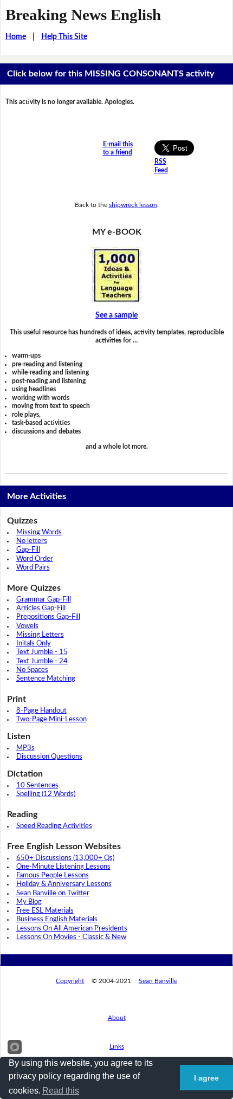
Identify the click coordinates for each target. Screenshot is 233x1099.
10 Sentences (37, 785)
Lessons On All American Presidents (71, 928)
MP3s (25, 748)
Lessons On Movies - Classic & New (71, 937)
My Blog (29, 902)
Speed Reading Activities (54, 826)
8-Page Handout (41, 710)
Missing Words (39, 532)
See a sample (116, 315)
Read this (60, 1090)
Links (116, 1046)
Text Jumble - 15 (42, 652)
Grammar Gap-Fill (43, 599)
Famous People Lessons (52, 875)
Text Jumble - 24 (42, 661)
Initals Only (33, 643)
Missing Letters (40, 634)
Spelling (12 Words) (45, 794)
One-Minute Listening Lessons (63, 866)
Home (15, 37)
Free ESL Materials (45, 910)
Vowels (27, 626)
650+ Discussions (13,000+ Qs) (65, 858)
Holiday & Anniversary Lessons (64, 884)
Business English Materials (57, 919)
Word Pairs (33, 567)
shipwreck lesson (133, 205)
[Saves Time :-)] (116, 275)
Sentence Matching (45, 678)
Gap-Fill (28, 549)
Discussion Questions (49, 756)
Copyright (70, 981)
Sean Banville (158, 981)
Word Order (34, 559)
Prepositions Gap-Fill (48, 616)
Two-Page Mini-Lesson (51, 719)
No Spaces (32, 670)
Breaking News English (83, 14)
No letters (31, 541)
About (117, 1017)
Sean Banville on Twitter (52, 893)
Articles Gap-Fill (41, 608)
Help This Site (64, 37)
